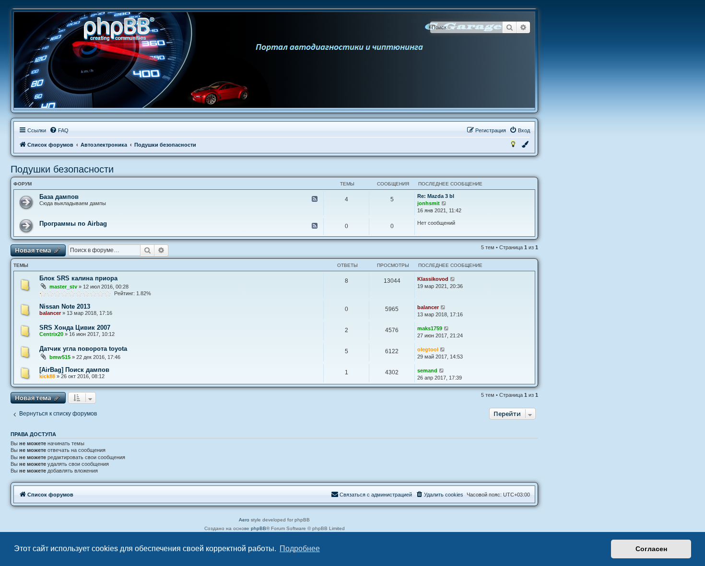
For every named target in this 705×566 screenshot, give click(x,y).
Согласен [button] (651, 549)
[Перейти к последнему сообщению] (453, 279)
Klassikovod (432, 279)
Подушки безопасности (62, 169)
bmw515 (59, 357)
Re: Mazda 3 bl (435, 196)
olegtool (427, 349)
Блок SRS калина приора (78, 278)
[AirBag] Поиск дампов (74, 369)
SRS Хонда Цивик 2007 (74, 327)
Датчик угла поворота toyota (83, 348)
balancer (50, 313)
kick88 (47, 376)
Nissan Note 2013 (64, 306)
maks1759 (429, 328)
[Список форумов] (122, 28)
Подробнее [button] (300, 548)
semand (427, 370)
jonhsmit (428, 203)
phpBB (258, 528)
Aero (244, 519)
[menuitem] (59, 130)
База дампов (59, 196)
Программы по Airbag (73, 223)
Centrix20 (51, 334)
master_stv (63, 286)
